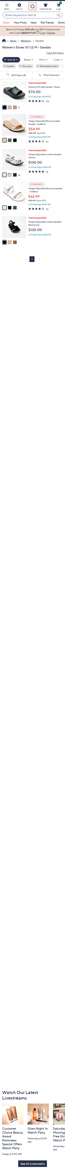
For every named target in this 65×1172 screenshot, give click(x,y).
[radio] (4, 107)
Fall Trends (47, 22)
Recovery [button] (26, 66)
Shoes (13, 40)
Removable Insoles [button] (49, 66)
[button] (6, 7)
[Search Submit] (59, 15)
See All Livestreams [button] (32, 1163)
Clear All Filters (55, 52)
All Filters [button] (18, 75)
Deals (6, 22)
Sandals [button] (10, 66)
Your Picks (20, 22)
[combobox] (29, 15)
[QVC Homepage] (4, 41)
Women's (26, 40)
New (34, 22)
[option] (32, 31)
